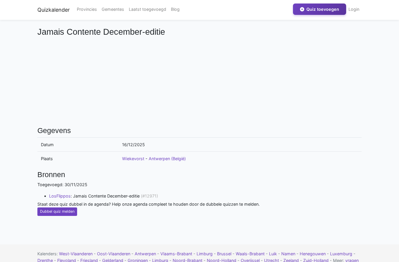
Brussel (225, 253)
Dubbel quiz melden (57, 211)
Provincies (87, 9)
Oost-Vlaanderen (114, 253)
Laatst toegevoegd (147, 9)
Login (353, 9)
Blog (175, 9)
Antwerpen (146, 253)
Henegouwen (313, 253)
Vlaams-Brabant (176, 253)
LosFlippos (60, 195)
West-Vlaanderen (76, 253)
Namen (288, 253)
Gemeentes (113, 9)
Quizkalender (53, 10)
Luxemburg (341, 253)
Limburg (205, 253)
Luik (273, 253)
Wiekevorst (133, 158)
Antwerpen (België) (167, 158)
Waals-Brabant (251, 253)
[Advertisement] (199, 80)
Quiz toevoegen (322, 9)
